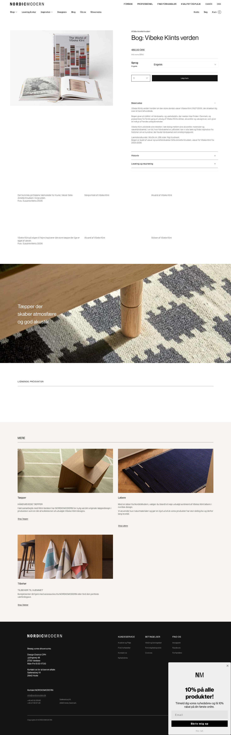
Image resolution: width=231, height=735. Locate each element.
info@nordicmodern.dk (36, 695)
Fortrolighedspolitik (153, 648)
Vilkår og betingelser (153, 643)
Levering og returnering (142, 163)
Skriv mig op (199, 723)
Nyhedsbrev (123, 658)
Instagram (176, 643)
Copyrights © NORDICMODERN (39, 720)
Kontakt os (122, 653)
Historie (135, 155)
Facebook (176, 648)
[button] (13, 12)
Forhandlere (177, 653)
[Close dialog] (227, 666)
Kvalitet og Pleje (124, 643)
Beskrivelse (136, 103)
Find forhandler (124, 648)
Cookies (148, 653)
